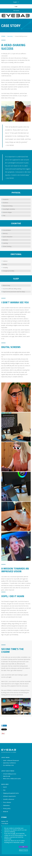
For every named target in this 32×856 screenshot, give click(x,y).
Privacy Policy (23, 850)
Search (5, 787)
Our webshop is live (8, 765)
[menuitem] (16, 2)
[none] (16, 2)
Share (4, 725)
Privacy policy (6, 808)
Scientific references (8, 799)
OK (23, 846)
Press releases (7, 802)
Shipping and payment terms (11, 793)
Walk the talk (6, 776)
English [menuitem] (15, 2)
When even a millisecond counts (12, 778)
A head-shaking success (9, 774)
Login (16, 6)
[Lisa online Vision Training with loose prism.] (16, 546)
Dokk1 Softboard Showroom (11, 760)
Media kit (5, 811)
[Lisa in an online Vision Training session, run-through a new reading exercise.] (16, 427)
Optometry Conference (9, 763)
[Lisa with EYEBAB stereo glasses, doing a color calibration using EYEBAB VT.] (16, 486)
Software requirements (9, 796)
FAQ (4, 790)
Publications (6, 805)
